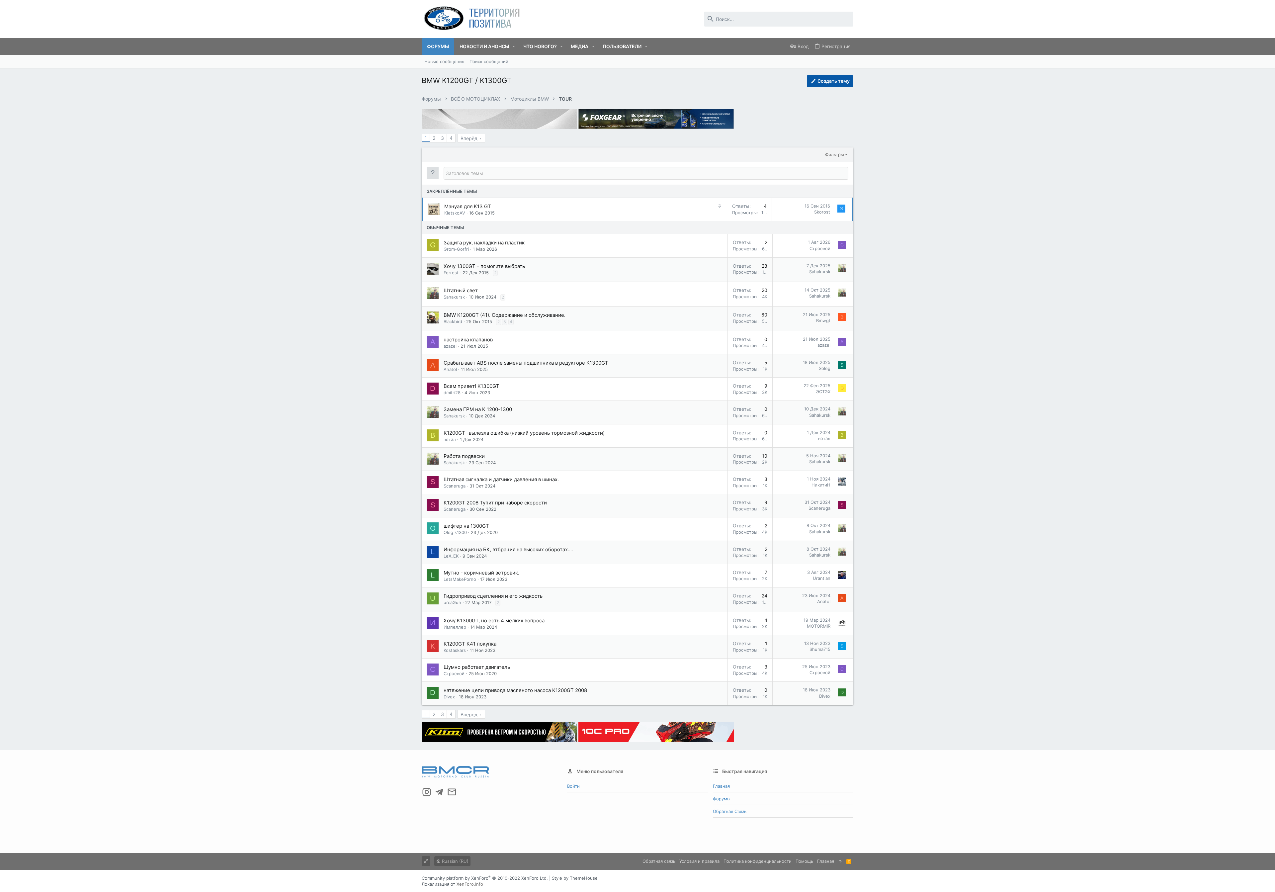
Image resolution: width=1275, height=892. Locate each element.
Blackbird (453, 321)
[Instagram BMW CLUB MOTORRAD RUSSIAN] (427, 792)
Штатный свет (461, 290)
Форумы (721, 798)
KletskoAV (454, 213)
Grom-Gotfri (456, 249)
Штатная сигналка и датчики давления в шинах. (501, 479)
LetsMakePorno (460, 579)
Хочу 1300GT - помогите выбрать (484, 266)
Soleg (824, 368)
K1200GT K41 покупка (470, 644)
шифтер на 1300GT (466, 526)
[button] (514, 46)
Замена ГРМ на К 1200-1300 (478, 409)
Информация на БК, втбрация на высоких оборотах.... (508, 549)
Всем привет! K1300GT (471, 386)
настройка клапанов (468, 339)
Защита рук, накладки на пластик (484, 242)
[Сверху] (840, 861)
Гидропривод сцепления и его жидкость (493, 596)
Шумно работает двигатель (477, 667)
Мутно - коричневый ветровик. (481, 573)
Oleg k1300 (455, 532)
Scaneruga (455, 486)
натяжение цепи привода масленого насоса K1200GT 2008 (515, 690)
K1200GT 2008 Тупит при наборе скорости (495, 502)
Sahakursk (819, 271)
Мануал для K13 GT (467, 206)
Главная (721, 786)
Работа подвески (464, 456)
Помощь (804, 861)
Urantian (821, 578)
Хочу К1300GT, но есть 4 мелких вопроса (494, 620)
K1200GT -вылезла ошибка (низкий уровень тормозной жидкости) (524, 433)
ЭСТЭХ (823, 391)
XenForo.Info (470, 884)
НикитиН (820, 485)
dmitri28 (452, 392)
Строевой (819, 248)
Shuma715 (819, 649)
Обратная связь (729, 811)
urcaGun (452, 602)
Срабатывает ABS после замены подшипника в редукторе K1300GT (526, 363)
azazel (450, 346)
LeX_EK (451, 556)
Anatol (450, 369)
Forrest (451, 272)
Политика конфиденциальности (757, 861)
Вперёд (469, 138)
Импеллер (455, 627)
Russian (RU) (454, 861)
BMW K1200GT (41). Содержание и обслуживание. (504, 315)
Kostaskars (455, 650)
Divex (449, 696)
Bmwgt (823, 320)
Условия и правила (699, 861)
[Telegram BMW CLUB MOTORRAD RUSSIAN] (439, 792)
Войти (573, 786)
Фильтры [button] (834, 154)
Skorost (822, 212)
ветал (450, 439)
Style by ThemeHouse (575, 878)
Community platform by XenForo (485, 878)
